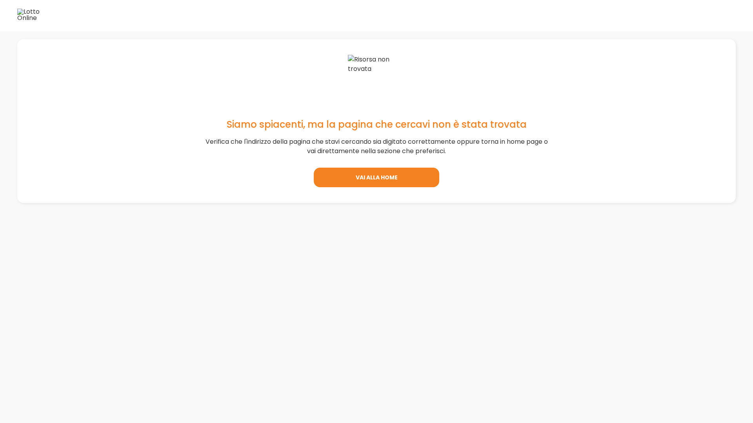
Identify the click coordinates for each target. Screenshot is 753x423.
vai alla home (377, 177)
